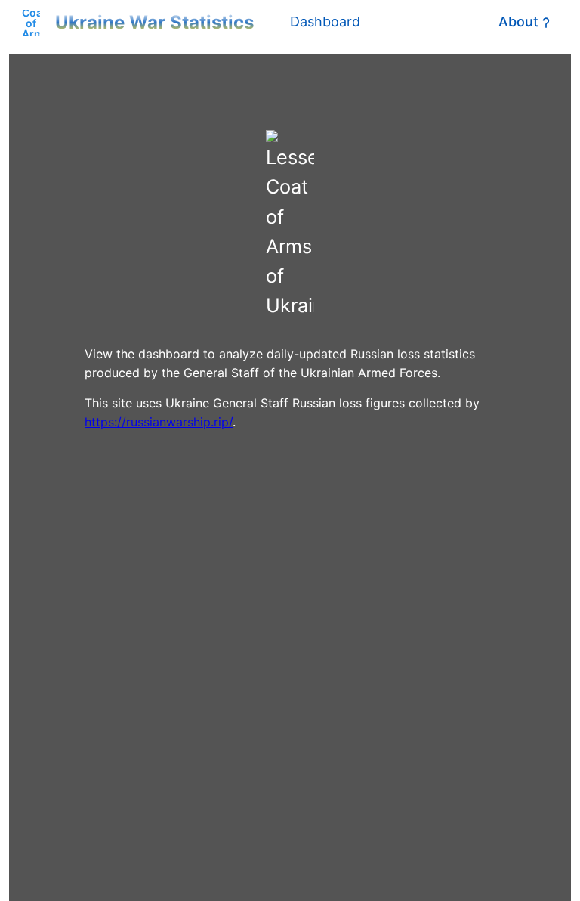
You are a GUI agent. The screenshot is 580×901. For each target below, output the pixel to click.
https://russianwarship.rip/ (159, 421)
